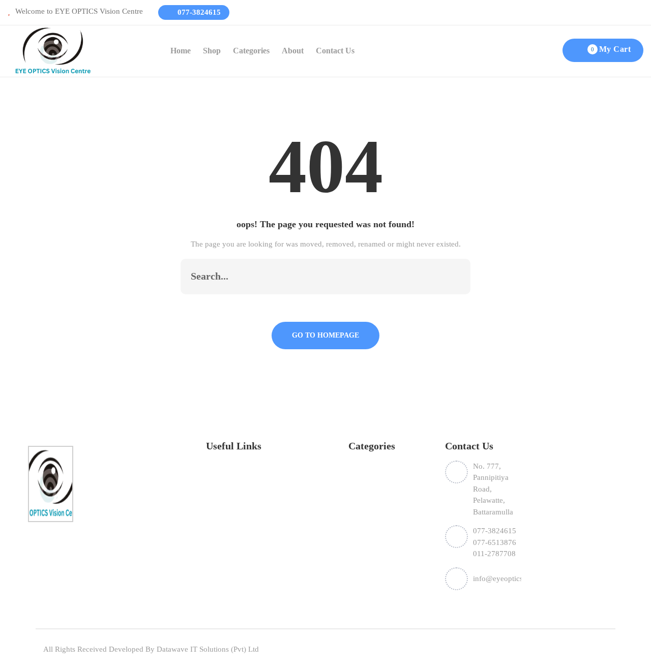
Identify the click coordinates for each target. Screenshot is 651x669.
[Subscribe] (452, 276)
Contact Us (335, 50)
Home (180, 50)
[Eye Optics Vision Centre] (53, 50)
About (293, 50)
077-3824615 (198, 12)
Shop (212, 50)
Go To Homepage (325, 335)
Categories (251, 50)
